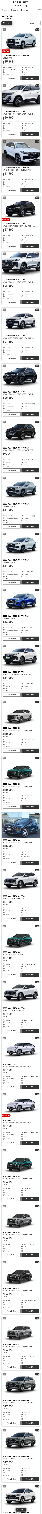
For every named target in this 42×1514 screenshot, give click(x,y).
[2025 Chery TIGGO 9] (21, 713)
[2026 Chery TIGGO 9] (21, 937)
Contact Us (30, 78)
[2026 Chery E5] (21, 1049)
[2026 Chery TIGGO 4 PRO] (21, 993)
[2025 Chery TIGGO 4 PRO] (21, 209)
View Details (11, 78)
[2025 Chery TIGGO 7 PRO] (21, 96)
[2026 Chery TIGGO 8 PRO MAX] (21, 1385)
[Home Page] (21, 2)
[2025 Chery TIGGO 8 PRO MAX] (21, 40)
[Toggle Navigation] (39, 10)
